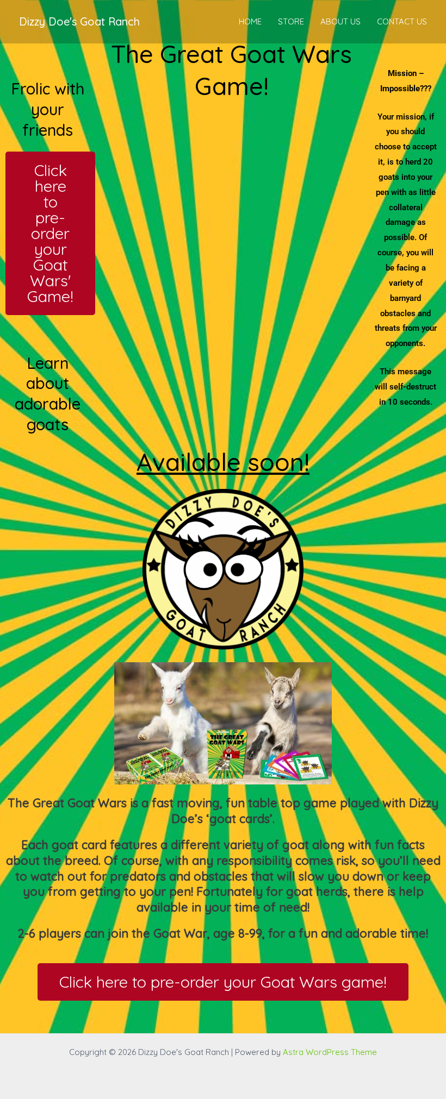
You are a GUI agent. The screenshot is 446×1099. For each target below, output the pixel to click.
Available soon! (223, 462)
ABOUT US (340, 21)
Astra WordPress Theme (330, 1052)
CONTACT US (402, 21)
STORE (291, 21)
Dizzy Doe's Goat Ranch (79, 21)
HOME (250, 21)
